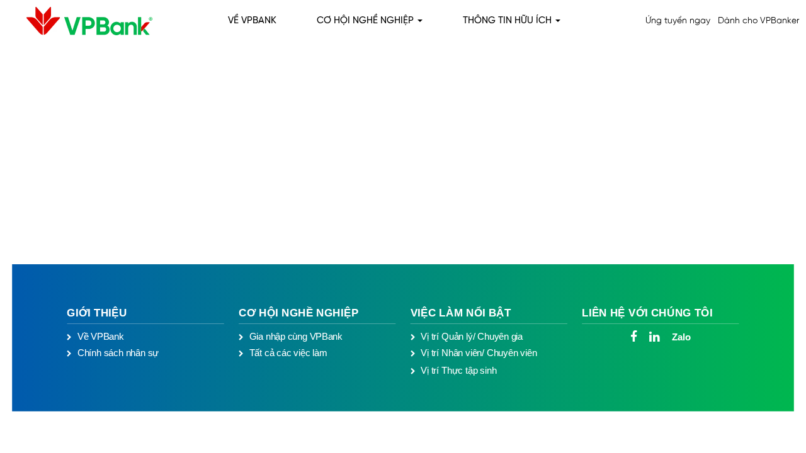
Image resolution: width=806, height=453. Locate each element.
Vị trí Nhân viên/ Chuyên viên (478, 353)
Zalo (681, 337)
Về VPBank (100, 337)
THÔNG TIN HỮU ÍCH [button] (508, 21)
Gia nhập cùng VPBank (296, 337)
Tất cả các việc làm (288, 353)
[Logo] (79, 21)
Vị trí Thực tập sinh (458, 370)
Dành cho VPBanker (758, 21)
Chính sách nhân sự (118, 353)
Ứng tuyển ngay (677, 21)
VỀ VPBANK (252, 21)
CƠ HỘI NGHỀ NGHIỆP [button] (366, 21)
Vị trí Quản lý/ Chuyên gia (472, 337)
